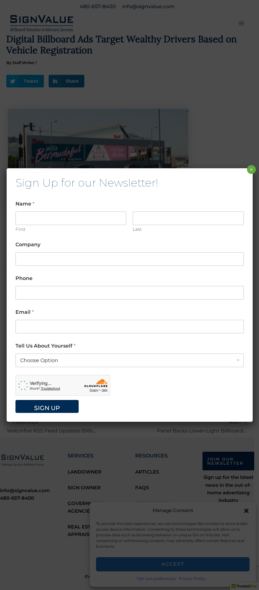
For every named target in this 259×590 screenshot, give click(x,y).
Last (137, 229)
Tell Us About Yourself (45, 346)
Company (27, 244)
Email (24, 312)
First (20, 229)
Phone (24, 278)
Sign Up (47, 408)
